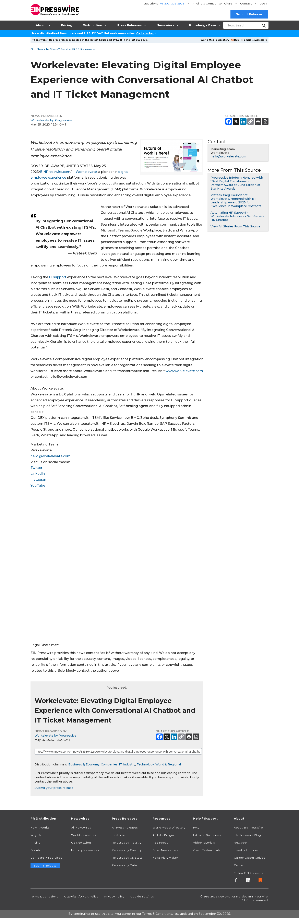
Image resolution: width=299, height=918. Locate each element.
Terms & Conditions (44, 896)
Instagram (39, 479)
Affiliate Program (165, 835)
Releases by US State (127, 857)
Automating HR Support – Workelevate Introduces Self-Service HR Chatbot (237, 216)
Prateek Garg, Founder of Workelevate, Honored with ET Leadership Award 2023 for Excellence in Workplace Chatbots (236, 200)
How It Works (40, 827)
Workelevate (86, 172)
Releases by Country (126, 850)
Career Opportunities (249, 857)
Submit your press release (54, 788)
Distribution (39, 850)
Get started (145, 33)
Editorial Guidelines (207, 835)
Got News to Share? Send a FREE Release (63, 49)
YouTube (38, 485)
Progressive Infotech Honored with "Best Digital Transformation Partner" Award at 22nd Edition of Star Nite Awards (237, 183)
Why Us (36, 835)
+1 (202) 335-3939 (172, 3)
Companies (109, 764)
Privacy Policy (114, 896)
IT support (57, 277)
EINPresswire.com (55, 172)
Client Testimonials (206, 850)
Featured (118, 835)
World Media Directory (215, 39)
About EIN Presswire (248, 827)
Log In (264, 3)
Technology (145, 764)
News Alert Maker (165, 857)
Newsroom (242, 842)
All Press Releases (125, 827)
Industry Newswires (85, 850)
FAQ (196, 827)
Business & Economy (83, 764)
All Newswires (81, 827)
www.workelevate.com (184, 371)
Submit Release (249, 14)
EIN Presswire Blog (247, 835)
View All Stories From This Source (235, 226)
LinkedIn (38, 474)
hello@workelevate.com (51, 456)
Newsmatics (226, 896)
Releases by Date (124, 865)
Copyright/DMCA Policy (81, 896)
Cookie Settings (142, 896)
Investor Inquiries (246, 850)
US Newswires (81, 842)
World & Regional (168, 764)
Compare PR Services (46, 857)
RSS (236, 39)
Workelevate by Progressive (51, 120)
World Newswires (83, 835)
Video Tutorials (204, 842)
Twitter (36, 468)
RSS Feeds (160, 842)
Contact (246, 3)
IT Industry (127, 764)
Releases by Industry (126, 842)
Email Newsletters (255, 39)
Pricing (212, 3)
